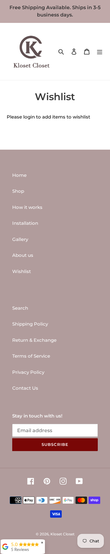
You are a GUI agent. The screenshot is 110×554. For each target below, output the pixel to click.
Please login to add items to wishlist (48, 117)
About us (22, 255)
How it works (27, 207)
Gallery (20, 239)
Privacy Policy (28, 372)
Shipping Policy (30, 324)
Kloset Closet (62, 534)
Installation (25, 223)
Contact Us (25, 388)
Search (20, 308)
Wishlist (21, 271)
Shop (18, 191)
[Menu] (99, 51)
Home (19, 175)
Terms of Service (31, 356)
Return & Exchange (34, 340)
